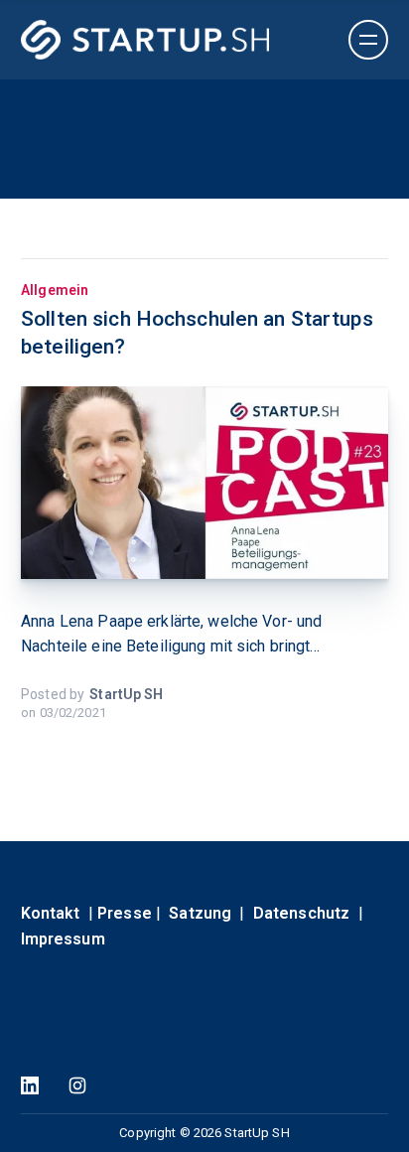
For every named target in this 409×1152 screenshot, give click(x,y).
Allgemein (54, 290)
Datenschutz (301, 913)
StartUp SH (126, 694)
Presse (124, 913)
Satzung (200, 913)
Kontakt (50, 913)
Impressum (63, 939)
